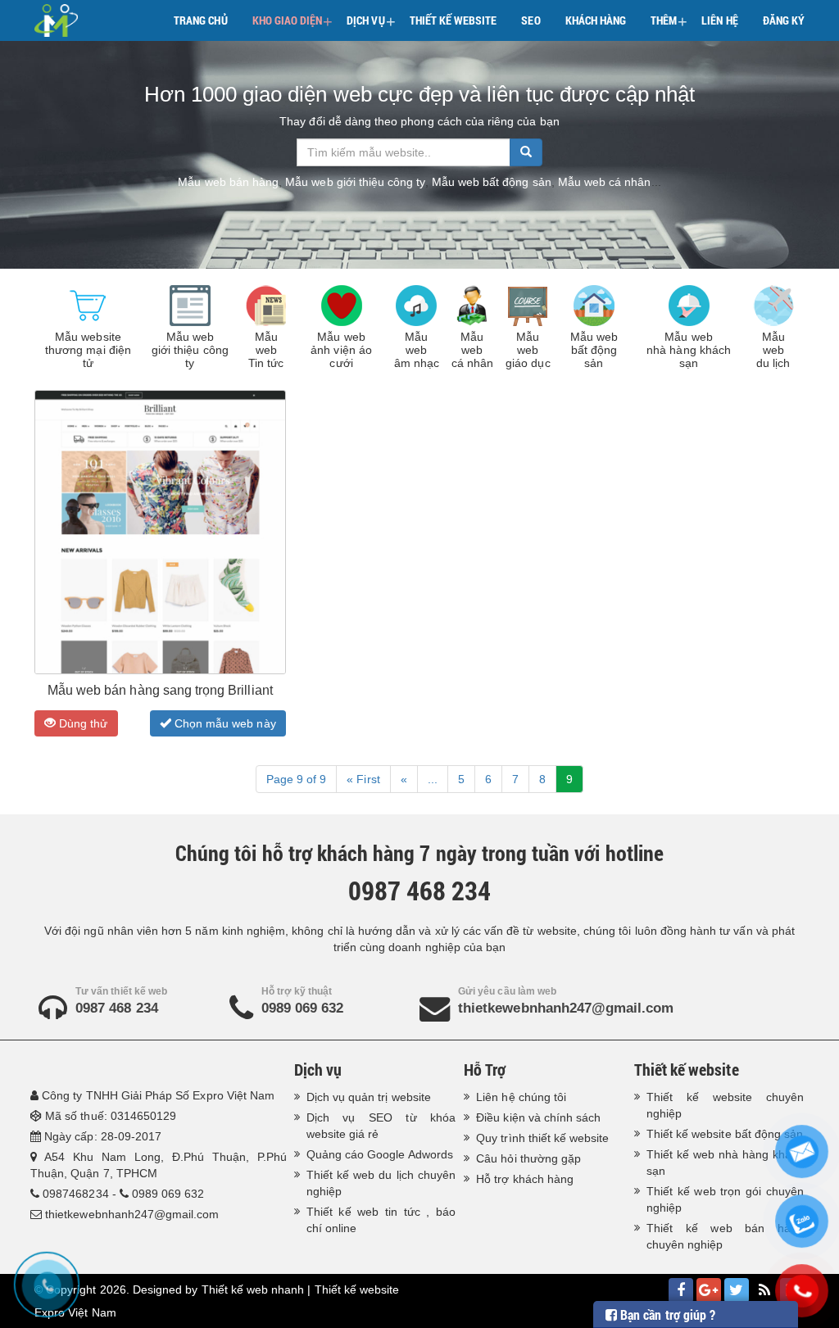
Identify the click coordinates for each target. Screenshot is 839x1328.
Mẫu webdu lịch (773, 349)
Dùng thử (81, 723)
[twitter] (736, 1290)
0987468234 (76, 1193)
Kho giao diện (292, 21)
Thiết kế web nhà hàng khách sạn (725, 1162)
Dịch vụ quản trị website (368, 1097)
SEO (530, 20)
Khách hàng (596, 20)
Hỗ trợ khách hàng (525, 1178)
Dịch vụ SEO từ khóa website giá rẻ (381, 1125)
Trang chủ (200, 20)
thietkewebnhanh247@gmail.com (565, 1008)
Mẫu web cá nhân (604, 181)
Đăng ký (784, 20)
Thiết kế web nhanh (253, 1289)
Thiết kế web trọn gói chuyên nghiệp (725, 1199)
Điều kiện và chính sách (538, 1117)
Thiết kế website (453, 20)
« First (363, 779)
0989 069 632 (302, 1008)
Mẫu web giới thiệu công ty (354, 181)
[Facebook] (681, 1290)
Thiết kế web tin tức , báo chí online (381, 1220)
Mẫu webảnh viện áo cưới (341, 349)
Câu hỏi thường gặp (528, 1158)
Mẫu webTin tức (265, 349)
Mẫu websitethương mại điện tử (88, 349)
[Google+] (708, 1290)
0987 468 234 (116, 1008)
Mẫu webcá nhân (472, 349)
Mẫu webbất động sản (594, 349)
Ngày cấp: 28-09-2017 (102, 1136)
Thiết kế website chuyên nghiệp (725, 1105)
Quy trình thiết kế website (542, 1137)
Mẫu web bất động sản (491, 181)
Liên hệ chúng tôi (521, 1097)
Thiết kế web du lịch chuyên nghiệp (381, 1183)
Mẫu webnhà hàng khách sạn (688, 349)
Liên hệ (719, 20)
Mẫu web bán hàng (228, 181)
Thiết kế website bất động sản (724, 1133)
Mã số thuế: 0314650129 (110, 1115)
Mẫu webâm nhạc (416, 349)
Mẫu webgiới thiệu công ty (190, 349)
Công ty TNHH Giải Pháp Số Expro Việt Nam (158, 1095)
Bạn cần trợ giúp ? (666, 1314)
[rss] (764, 1290)
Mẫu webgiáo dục (528, 349)
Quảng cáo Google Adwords (379, 1154)
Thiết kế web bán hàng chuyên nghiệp (725, 1236)
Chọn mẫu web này (223, 723)
